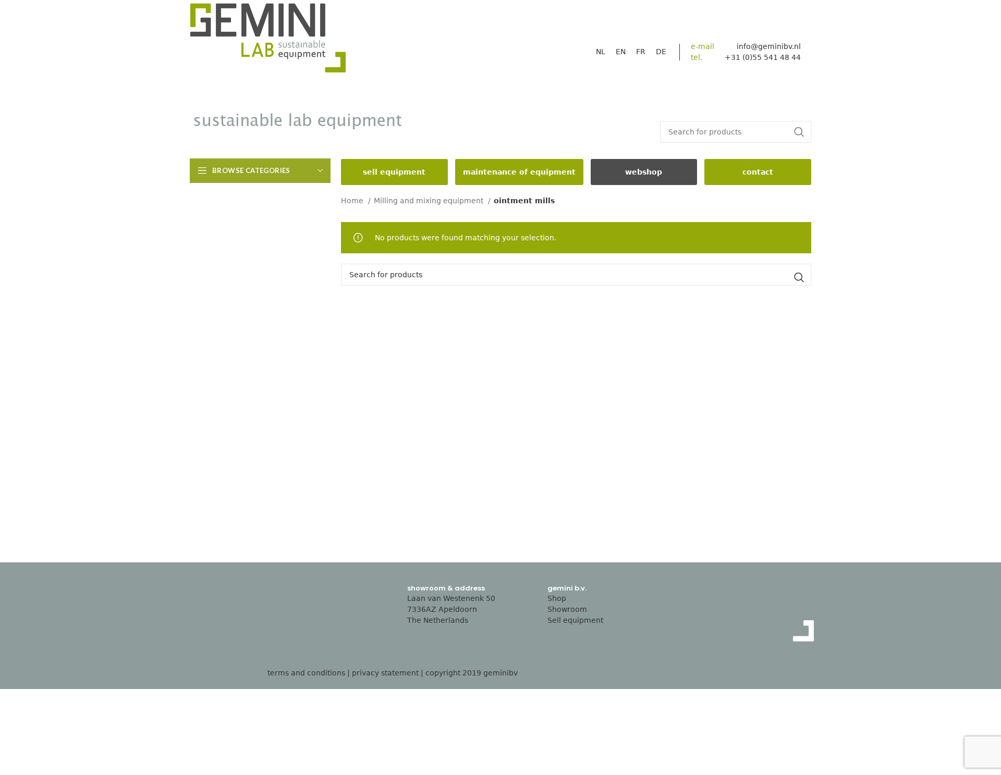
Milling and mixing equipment (429, 200)
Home (353, 200)
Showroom (567, 609)
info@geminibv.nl (769, 46)
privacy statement (385, 673)
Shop (556, 598)
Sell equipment (575, 620)
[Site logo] (268, 40)
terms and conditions (306, 673)
